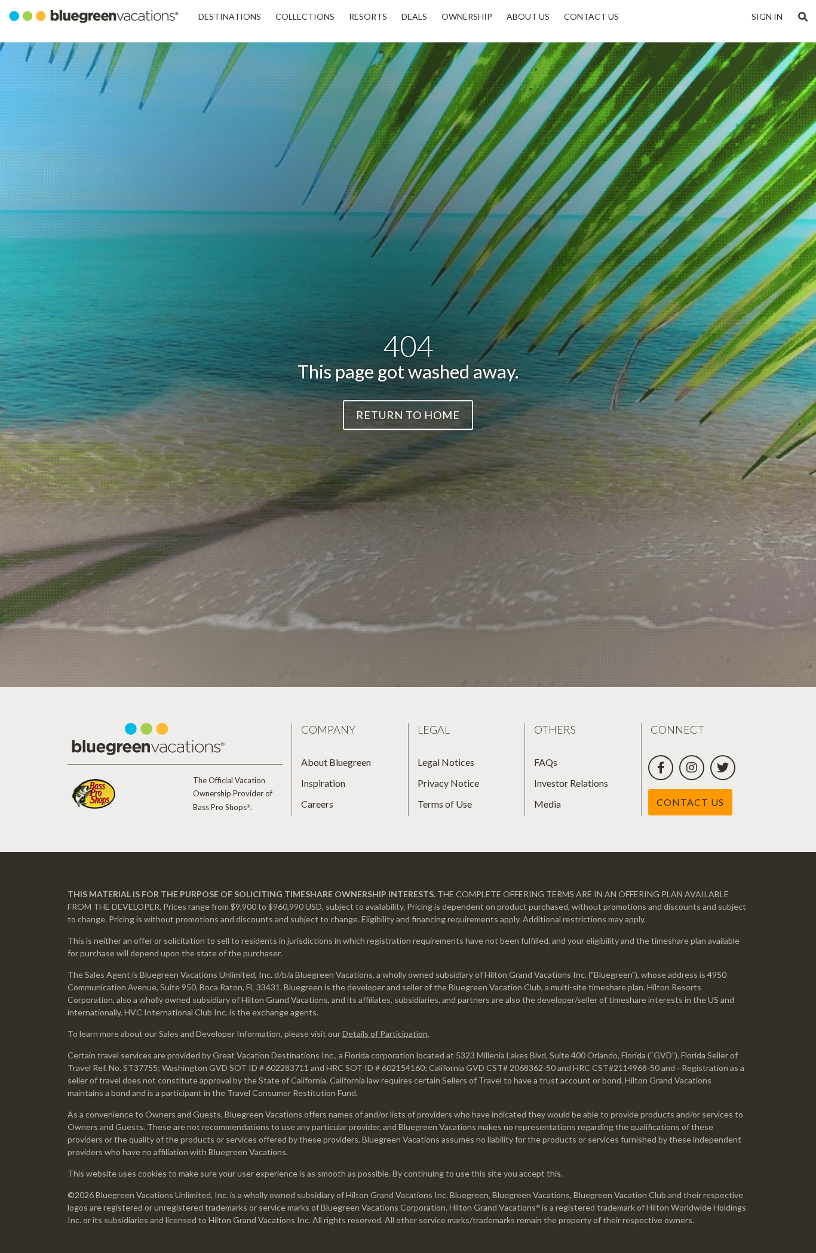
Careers (317, 803)
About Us (528, 16)
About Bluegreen (336, 762)
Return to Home (408, 414)
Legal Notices (446, 762)
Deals (414, 16)
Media (547, 803)
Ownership (466, 16)
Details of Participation (385, 1034)
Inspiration (323, 783)
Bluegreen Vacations (95, 16)
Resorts (368, 16)
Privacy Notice (448, 783)
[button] (803, 16)
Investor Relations (571, 783)
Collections (305, 16)
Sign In (767, 16)
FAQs (545, 762)
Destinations (229, 16)
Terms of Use (445, 803)
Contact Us (591, 16)
